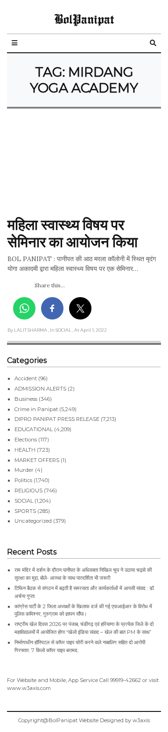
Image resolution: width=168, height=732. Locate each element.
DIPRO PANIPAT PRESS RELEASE (56, 419)
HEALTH (24, 450)
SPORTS (25, 511)
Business (25, 399)
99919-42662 (125, 680)
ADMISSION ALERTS (40, 388)
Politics (23, 480)
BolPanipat (84, 18)
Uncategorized (33, 521)
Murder (24, 470)
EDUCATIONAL (33, 429)
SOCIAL (23, 500)
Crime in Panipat (36, 409)
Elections (25, 439)
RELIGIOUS (28, 490)
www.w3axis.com (29, 688)
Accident (25, 378)
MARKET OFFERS (36, 460)
